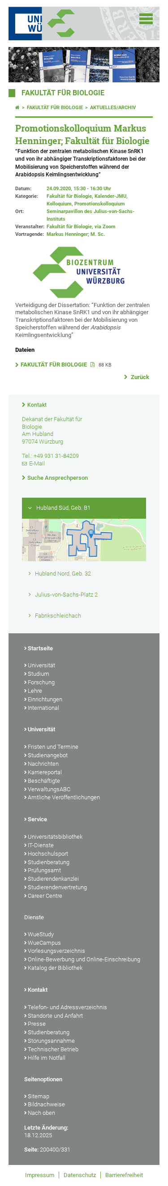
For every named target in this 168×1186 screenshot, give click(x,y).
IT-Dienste (41, 845)
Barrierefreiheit (124, 1175)
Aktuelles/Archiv (113, 108)
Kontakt (37, 405)
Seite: (31, 1149)
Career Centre (45, 895)
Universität (41, 665)
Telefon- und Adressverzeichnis (67, 1007)
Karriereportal (45, 772)
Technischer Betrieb (53, 1049)
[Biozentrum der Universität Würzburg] (72, 23)
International (43, 707)
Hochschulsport (48, 853)
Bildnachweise (46, 1104)
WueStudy (41, 934)
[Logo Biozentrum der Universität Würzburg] (78, 297)
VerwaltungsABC (49, 789)
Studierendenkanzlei (53, 878)
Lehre (35, 690)
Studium (38, 673)
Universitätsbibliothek (55, 836)
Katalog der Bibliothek (55, 967)
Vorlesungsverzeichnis (56, 950)
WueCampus (44, 942)
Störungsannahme (51, 1040)
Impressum (39, 1175)
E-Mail (37, 463)
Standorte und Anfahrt (55, 1015)
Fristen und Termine (53, 746)
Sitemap (38, 1096)
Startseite (40, 648)
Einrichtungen (45, 699)
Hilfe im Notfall (46, 1057)
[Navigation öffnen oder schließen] (146, 18)
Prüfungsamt (44, 870)
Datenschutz (80, 1175)
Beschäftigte (44, 780)
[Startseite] (17, 108)
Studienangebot (48, 755)
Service (37, 819)
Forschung (41, 682)
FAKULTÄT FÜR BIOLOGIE (54, 364)
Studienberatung (48, 862)
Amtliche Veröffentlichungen (64, 797)
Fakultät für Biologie (63, 93)
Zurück (139, 377)
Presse (37, 1023)
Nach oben (41, 1112)
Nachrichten (43, 763)
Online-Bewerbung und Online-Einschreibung (84, 959)
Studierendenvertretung (57, 887)
